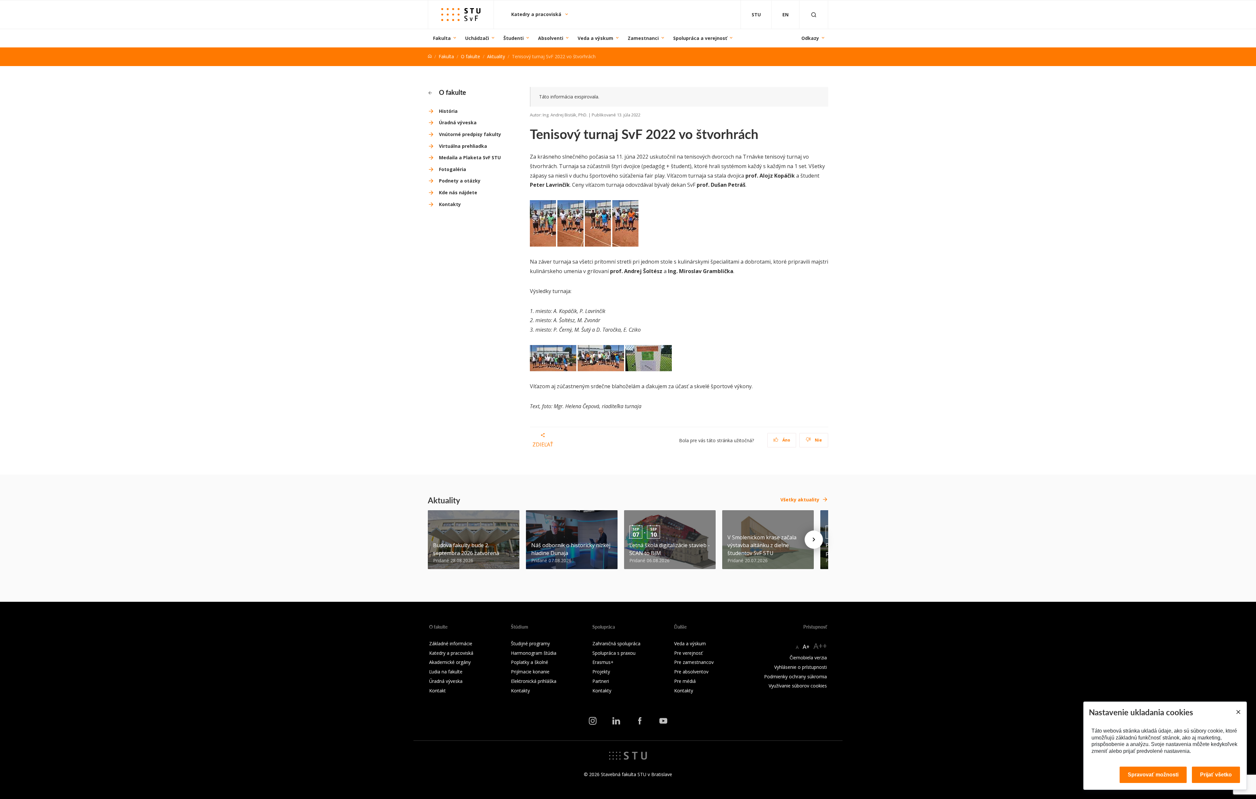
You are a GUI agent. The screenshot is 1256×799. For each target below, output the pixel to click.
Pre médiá (685, 681)
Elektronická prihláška (533, 681)
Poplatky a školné (529, 662)
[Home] (430, 56)
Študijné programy (530, 643)
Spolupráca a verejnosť (700, 38)
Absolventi (550, 38)
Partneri (600, 681)
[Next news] (814, 539)
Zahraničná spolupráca (616, 643)
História (448, 111)
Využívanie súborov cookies (798, 686)
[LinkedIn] (616, 721)
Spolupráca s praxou (614, 653)
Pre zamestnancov (694, 662)
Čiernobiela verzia (808, 657)
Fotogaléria (452, 169)
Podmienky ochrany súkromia (795, 676)
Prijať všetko (1216, 774)
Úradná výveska (458, 122)
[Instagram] (592, 721)
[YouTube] (663, 721)
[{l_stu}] (628, 755)
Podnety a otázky (459, 181)
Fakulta (442, 38)
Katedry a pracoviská (537, 14)
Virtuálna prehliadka (463, 146)
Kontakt (437, 690)
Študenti (513, 38)
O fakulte (470, 56)
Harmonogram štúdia (533, 653)
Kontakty (450, 204)
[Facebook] (639, 721)
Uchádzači (477, 38)
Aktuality (496, 56)
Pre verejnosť (688, 653)
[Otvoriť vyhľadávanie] (813, 14)
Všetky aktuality (799, 499)
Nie (818, 440)
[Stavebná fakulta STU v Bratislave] (460, 14)
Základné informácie (450, 643)
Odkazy (810, 38)
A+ (806, 647)
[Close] (1238, 712)
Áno (785, 440)
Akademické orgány (450, 662)
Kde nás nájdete (458, 192)
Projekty (601, 672)
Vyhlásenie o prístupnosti (800, 667)
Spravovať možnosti (1153, 774)
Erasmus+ (603, 662)
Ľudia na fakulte (445, 672)
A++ (820, 645)
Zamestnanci (643, 38)
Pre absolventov (691, 672)
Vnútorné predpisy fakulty (470, 134)
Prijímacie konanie (530, 672)
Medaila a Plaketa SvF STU (470, 157)
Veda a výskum (595, 38)
